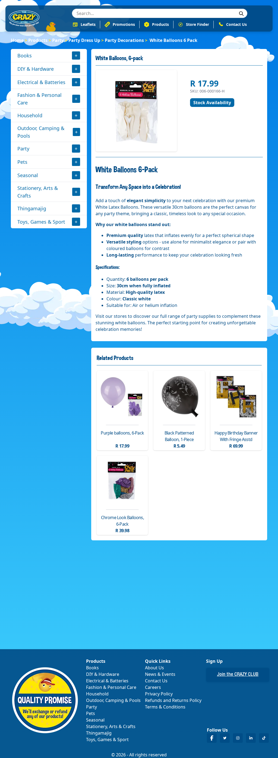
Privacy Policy (159, 694)
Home (17, 40)
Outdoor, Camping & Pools (40, 132)
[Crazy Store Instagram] (238, 738)
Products (38, 40)
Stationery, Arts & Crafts (37, 192)
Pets (22, 162)
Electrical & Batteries (41, 82)
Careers (153, 687)
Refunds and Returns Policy (173, 700)
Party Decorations (124, 40)
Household (29, 115)
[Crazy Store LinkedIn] (251, 738)
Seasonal (27, 175)
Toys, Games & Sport (41, 221)
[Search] (241, 13)
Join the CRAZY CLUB (237, 674)
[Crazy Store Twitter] (225, 738)
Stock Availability (212, 103)
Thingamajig (31, 208)
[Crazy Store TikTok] (264, 738)
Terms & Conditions (165, 707)
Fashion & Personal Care (39, 99)
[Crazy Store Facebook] (212, 738)
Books (24, 55)
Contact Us (156, 681)
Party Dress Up (84, 40)
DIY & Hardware (35, 69)
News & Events (160, 674)
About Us (154, 668)
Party (58, 40)
